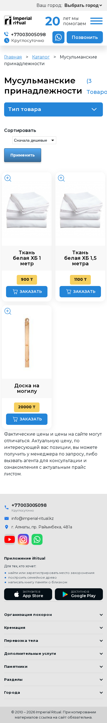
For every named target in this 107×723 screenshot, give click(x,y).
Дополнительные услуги (30, 653)
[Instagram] (23, 539)
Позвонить (85, 37)
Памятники (15, 666)
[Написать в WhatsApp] (58, 37)
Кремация (15, 627)
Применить (22, 155)
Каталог (41, 57)
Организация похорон (28, 614)
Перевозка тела (21, 640)
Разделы (13, 679)
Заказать (31, 291)
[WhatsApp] (37, 539)
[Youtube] (9, 539)
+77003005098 (28, 34)
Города (12, 692)
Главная (13, 57)
